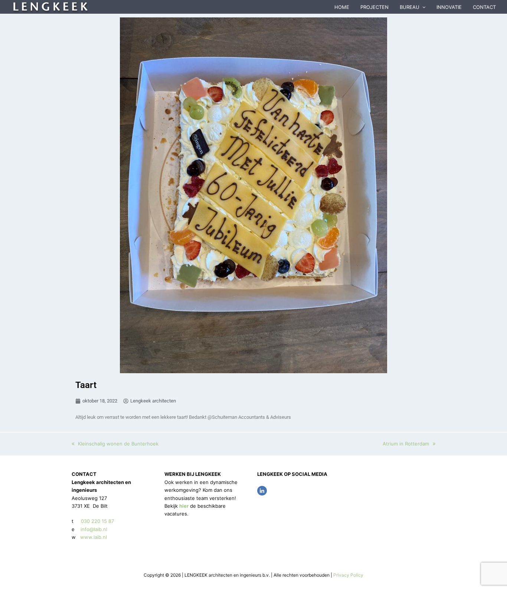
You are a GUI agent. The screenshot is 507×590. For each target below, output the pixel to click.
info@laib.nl (94, 529)
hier (184, 506)
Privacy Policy (348, 575)
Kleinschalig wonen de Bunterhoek (118, 444)
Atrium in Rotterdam (406, 444)
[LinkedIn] (262, 490)
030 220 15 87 (97, 521)
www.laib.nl (93, 537)
